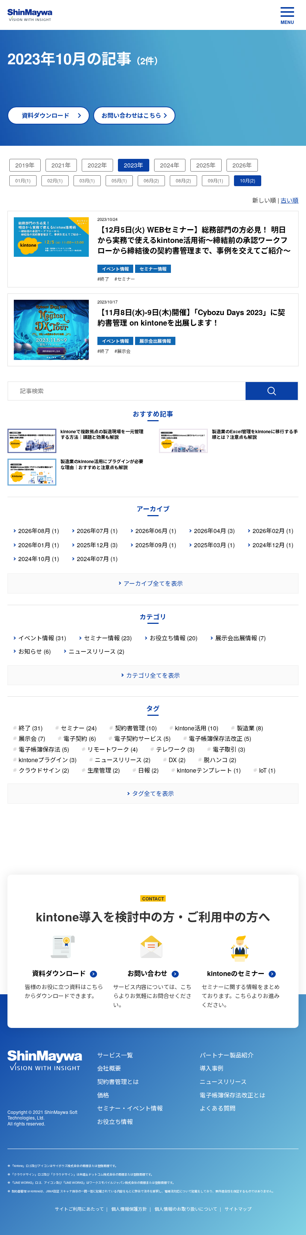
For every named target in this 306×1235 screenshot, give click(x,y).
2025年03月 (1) (214, 544)
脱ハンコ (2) (220, 759)
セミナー (126, 279)
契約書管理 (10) (136, 728)
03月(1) (87, 180)
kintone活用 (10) (196, 728)
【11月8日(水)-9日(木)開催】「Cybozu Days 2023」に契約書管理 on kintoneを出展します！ (191, 317)
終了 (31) (31, 728)
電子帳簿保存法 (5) (44, 749)
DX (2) (177, 759)
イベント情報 (115, 268)
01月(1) (23, 180)
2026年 (242, 165)
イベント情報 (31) (42, 637)
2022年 (97, 165)
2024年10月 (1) (38, 558)
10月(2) (247, 180)
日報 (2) (148, 770)
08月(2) (183, 180)
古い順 (290, 200)
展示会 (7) (32, 738)
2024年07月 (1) (97, 558)
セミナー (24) (79, 728)
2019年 (25, 165)
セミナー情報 (153, 268)
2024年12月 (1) (273, 544)
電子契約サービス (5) (142, 738)
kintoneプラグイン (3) (47, 759)
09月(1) (215, 180)
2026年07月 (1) (97, 530)
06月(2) (151, 180)
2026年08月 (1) (38, 530)
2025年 (206, 165)
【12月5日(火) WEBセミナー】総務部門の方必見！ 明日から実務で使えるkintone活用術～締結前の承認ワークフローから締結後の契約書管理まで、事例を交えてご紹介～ (194, 240)
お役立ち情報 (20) (173, 637)
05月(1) (119, 180)
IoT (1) (267, 770)
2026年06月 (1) (155, 530)
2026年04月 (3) (214, 530)
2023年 (133, 165)
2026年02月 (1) (273, 530)
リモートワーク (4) (112, 749)
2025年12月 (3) (97, 544)
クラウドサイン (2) (44, 770)
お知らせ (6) (34, 651)
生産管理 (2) (103, 770)
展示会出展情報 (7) (240, 637)
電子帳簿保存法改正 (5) (220, 738)
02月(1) (55, 180)
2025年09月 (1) (155, 544)
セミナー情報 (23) (108, 637)
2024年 (169, 165)
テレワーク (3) (175, 749)
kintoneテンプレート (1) (209, 770)
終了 (104, 279)
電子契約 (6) (79, 738)
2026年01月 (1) (38, 544)
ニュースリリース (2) (96, 651)
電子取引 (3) (229, 749)
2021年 (61, 165)
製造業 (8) (250, 728)
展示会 (124, 351)
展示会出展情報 (155, 341)
